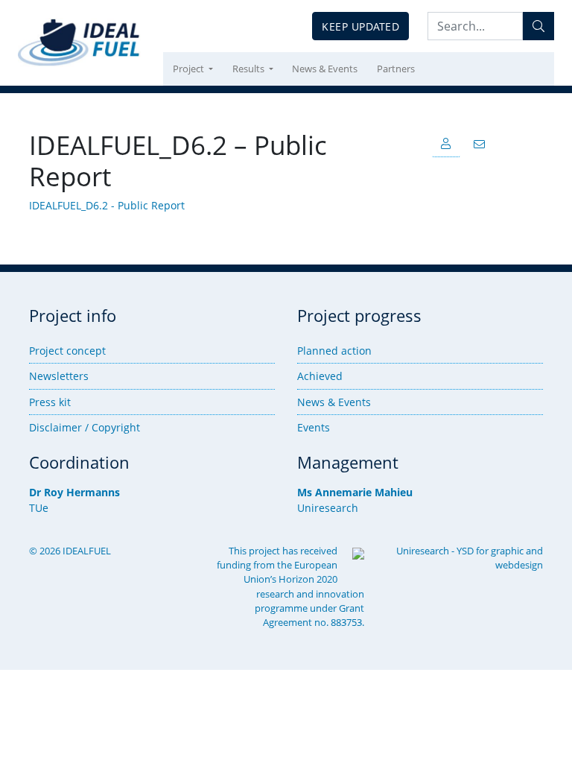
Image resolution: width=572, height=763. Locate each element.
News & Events (325, 68)
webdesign (519, 565)
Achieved (320, 376)
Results (249, 68)
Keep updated (360, 26)
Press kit (50, 402)
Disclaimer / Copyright (84, 427)
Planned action (334, 350)
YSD (465, 550)
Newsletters (59, 376)
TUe (38, 508)
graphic (507, 550)
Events (313, 427)
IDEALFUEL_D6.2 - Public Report (107, 205)
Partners (396, 68)
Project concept (67, 350)
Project (189, 68)
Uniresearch (327, 508)
